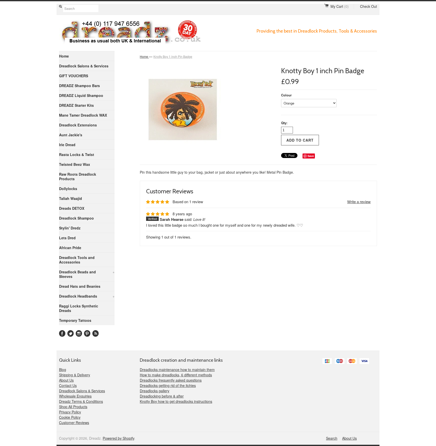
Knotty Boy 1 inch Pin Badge (172, 56)
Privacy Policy (70, 411)
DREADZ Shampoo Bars (79, 85)
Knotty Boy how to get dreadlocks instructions (176, 401)
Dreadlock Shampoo (76, 218)
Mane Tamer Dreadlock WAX (83, 115)
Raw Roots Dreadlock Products (77, 176)
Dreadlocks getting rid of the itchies (168, 385)
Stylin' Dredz (69, 227)
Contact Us (68, 385)
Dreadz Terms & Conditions (81, 401)
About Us (66, 380)
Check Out (368, 6)
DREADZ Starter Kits (76, 105)
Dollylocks (68, 188)
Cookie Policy (69, 417)
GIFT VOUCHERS (73, 75)
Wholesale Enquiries (75, 396)
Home (64, 56)
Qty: (284, 122)
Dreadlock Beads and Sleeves (87, 274)
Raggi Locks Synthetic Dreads (78, 308)
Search (331, 438)
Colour (286, 95)
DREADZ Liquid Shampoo (81, 95)
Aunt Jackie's (70, 134)
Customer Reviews (74, 422)
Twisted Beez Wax (74, 164)
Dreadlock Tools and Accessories (77, 260)
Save (311, 156)
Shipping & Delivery (74, 374)
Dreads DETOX (71, 208)
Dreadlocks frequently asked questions (171, 380)
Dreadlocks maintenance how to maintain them (177, 369)
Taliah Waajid (70, 198)
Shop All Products (73, 406)
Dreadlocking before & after (162, 396)
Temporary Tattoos (75, 320)
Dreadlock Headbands (87, 296)
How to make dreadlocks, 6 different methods (176, 374)
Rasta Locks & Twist (76, 154)
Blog (62, 369)
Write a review (359, 201)
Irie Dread (67, 144)
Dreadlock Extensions (78, 124)
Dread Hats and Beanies (79, 286)
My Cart (340, 6)
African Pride (70, 247)
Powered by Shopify (118, 438)
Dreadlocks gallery (154, 390)
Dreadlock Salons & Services (83, 65)
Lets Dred (67, 237)
